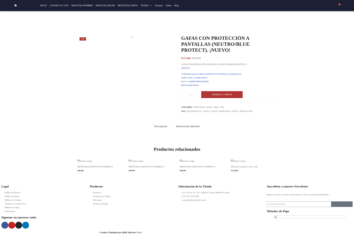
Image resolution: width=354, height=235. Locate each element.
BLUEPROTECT (194, 111)
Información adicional (188, 126)
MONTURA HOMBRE (82, 5)
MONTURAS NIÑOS (128, 5)
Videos (169, 5)
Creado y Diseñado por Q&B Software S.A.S (121, 232)
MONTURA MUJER (105, 5)
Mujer (216, 107)
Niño (222, 107)
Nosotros (159, 5)
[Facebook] (4, 225)
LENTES (214, 111)
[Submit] (342, 204)
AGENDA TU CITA (59, 5)
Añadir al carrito (222, 95)
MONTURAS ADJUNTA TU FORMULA (95, 167)
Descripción (160, 126)
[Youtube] (11, 225)
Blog (176, 5)
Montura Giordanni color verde (244, 167)
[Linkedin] (25, 225)
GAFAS (206, 111)
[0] (338, 5)
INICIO (43, 5)
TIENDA (145, 5)
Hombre (209, 107)
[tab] (160, 126)
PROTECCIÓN (246, 111)
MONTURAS (199, 107)
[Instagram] (18, 225)
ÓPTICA (235, 111)
